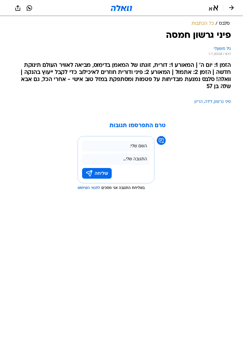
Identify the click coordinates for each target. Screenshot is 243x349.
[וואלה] (121, 8)
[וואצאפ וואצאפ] (29, 8)
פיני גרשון (222, 102)
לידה (208, 102)
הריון (198, 102)
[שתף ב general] (18, 8)
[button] (213, 8)
